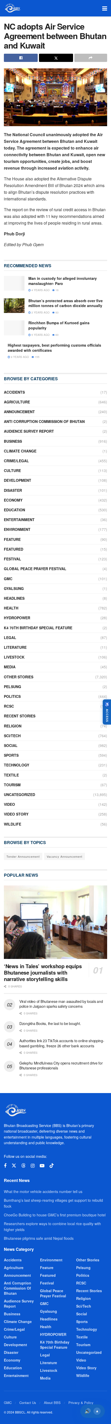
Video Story (16, 814)
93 (57, 312)
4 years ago (40, 290)
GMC (8, 578)
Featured (13, 549)
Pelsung (12, 686)
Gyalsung (14, 588)
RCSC (9, 706)
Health (11, 608)
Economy (13, 500)
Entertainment (19, 519)
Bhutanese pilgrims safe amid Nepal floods (39, 1238)
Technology (16, 765)
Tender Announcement (23, 856)
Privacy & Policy (80, 1402)
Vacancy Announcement (64, 856)
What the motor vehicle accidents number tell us (43, 1191)
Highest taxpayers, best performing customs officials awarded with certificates (54, 348)
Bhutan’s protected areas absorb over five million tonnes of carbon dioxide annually (65, 303)
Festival (12, 558)
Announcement (19, 411)
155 (36, 357)
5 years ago (40, 335)
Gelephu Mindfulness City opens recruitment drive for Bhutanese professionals (60, 1065)
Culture (12, 470)
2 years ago (40, 312)
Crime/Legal (16, 460)
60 (57, 335)
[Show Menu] (104, 8)
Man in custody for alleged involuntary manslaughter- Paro (62, 281)
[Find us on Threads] (23, 1166)
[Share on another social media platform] (90, 58)
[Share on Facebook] (21, 58)
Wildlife (12, 824)
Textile (11, 775)
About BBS (52, 1402)
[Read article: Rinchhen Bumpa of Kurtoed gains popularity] (14, 327)
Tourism (12, 784)
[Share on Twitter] (56, 58)
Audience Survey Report (29, 431)
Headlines (14, 598)
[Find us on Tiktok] (52, 1166)
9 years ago (19, 357)
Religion (12, 725)
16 (57, 290)
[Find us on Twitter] (14, 1166)
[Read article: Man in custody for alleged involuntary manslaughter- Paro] (14, 283)
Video (9, 804)
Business (13, 441)
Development (17, 480)
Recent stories (19, 715)
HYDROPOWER (17, 617)
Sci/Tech (12, 735)
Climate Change (20, 451)
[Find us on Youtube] (42, 1166)
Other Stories (18, 676)
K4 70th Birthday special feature (38, 627)
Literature (15, 647)
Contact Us (27, 1402)
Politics (12, 696)
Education (14, 509)
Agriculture (17, 401)
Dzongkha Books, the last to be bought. (50, 1023)
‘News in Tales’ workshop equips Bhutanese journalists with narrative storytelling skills (43, 972)
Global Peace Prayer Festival (35, 568)
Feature (12, 539)
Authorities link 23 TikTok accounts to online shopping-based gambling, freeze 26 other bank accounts (61, 1043)
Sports (11, 755)
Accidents (14, 392)
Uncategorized (19, 794)
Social (11, 745)
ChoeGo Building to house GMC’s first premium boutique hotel (55, 1214)
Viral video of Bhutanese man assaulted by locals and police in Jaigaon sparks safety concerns (61, 1004)
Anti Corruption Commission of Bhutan (44, 421)
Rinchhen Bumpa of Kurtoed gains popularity (59, 325)
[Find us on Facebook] (5, 1166)
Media (9, 666)
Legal (10, 637)
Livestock (14, 657)
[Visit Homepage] (12, 8)
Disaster (13, 490)
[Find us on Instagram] (33, 1166)
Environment (17, 529)
